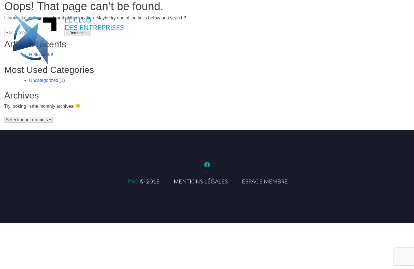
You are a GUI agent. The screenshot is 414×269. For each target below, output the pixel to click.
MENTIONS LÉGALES (201, 182)
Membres (365, 22)
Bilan (337, 22)
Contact (398, 22)
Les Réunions (304, 22)
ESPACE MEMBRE (265, 182)
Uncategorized (43, 80)
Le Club (268, 22)
